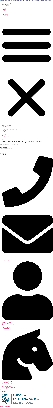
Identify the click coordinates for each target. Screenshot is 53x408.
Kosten (5, 9)
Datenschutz (7, 406)
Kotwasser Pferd (5, 385)
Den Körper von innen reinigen (8, 325)
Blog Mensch (6, 14)
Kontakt (3, 16)
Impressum (2, 406)
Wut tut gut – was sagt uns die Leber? (9, 324)
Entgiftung (6, 8)
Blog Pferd (6, 15)
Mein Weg (4, 10)
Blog (3, 13)
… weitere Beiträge (5, 328)
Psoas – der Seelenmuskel (7, 323)
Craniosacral (6, 5)
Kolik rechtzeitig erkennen (7, 386)
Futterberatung (5, 382)
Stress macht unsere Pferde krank (8, 387)
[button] (26, 71)
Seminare (4, 11)
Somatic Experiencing (6, 3)
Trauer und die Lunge (6, 327)
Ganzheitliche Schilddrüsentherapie (11, 6)
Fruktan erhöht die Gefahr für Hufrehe (9, 383)
